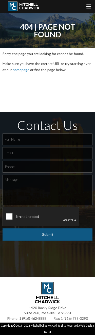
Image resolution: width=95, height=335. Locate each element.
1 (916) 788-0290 (74, 318)
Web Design (86, 325)
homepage (21, 70)
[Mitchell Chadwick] (27, 7)
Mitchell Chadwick (42, 325)
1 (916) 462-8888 (32, 318)
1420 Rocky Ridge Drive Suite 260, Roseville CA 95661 (47, 310)
